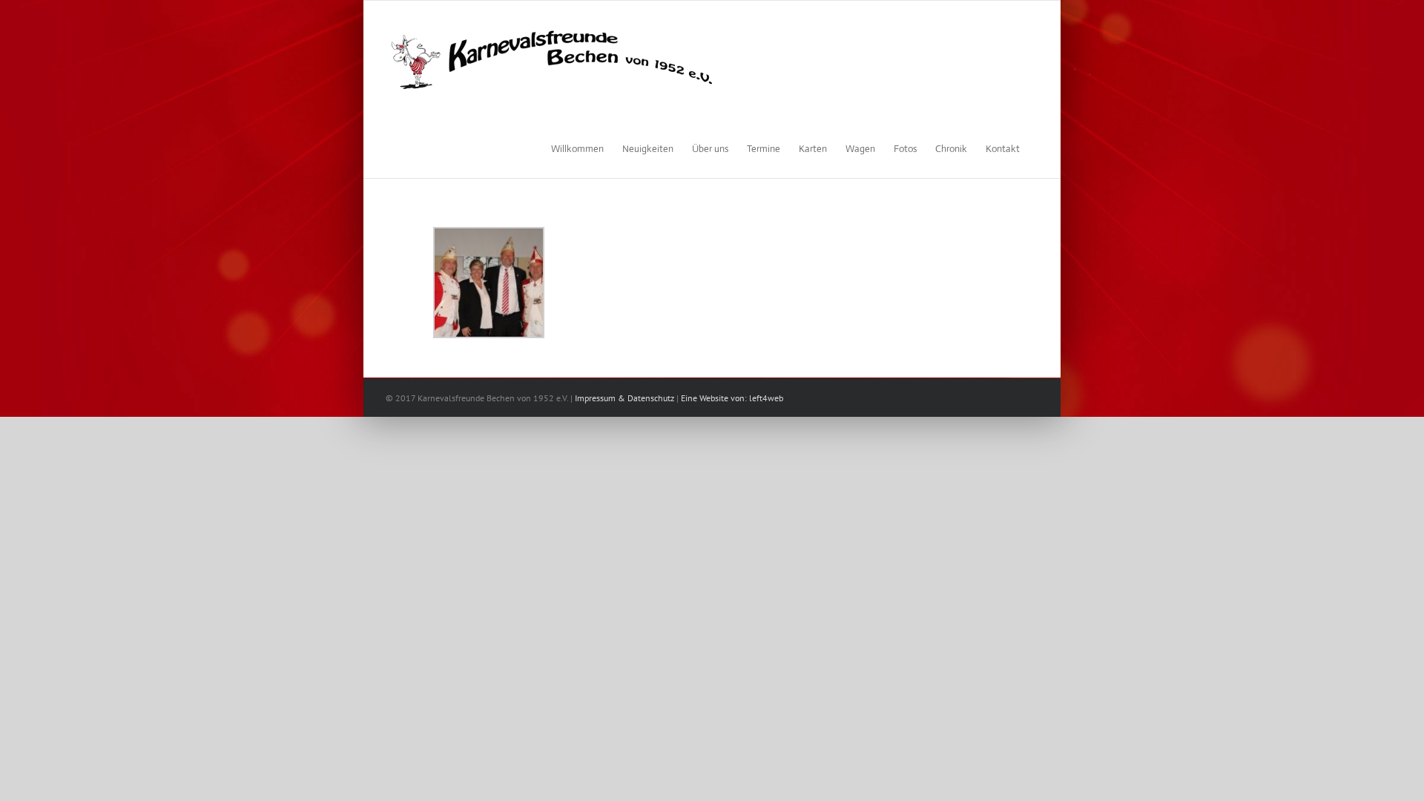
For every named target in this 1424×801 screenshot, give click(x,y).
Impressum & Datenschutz (624, 397)
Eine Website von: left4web (732, 397)
